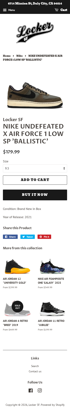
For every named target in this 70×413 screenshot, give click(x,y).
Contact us (35, 371)
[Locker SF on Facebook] (30, 391)
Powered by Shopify (53, 405)
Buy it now (35, 194)
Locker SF (34, 405)
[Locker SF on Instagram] (40, 391)
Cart (63, 10)
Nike (19, 56)
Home (6, 56)
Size (5, 161)
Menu (11, 10)
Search (35, 366)
